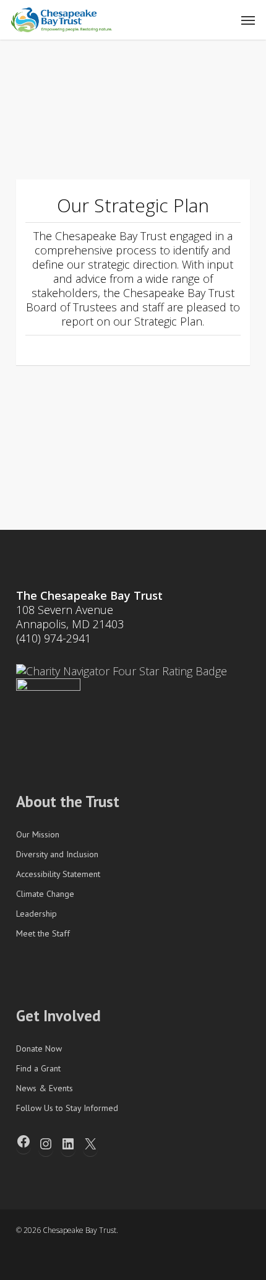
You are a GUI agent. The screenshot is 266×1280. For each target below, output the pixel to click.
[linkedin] (88, 1260)
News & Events (44, 1088)
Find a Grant (38, 1068)
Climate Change (45, 893)
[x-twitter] (21, 1260)
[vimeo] (66, 1260)
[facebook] (43, 1260)
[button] (248, 20)
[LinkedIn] (68, 1143)
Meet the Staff (43, 933)
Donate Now (39, 1048)
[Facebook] (23, 1141)
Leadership (36, 913)
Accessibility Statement (58, 874)
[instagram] (110, 1260)
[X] (90, 1143)
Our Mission (37, 834)
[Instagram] (45, 1143)
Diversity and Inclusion (57, 854)
